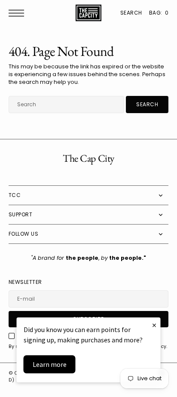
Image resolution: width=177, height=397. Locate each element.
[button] (18, 13)
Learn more (50, 364)
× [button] (154, 325)
